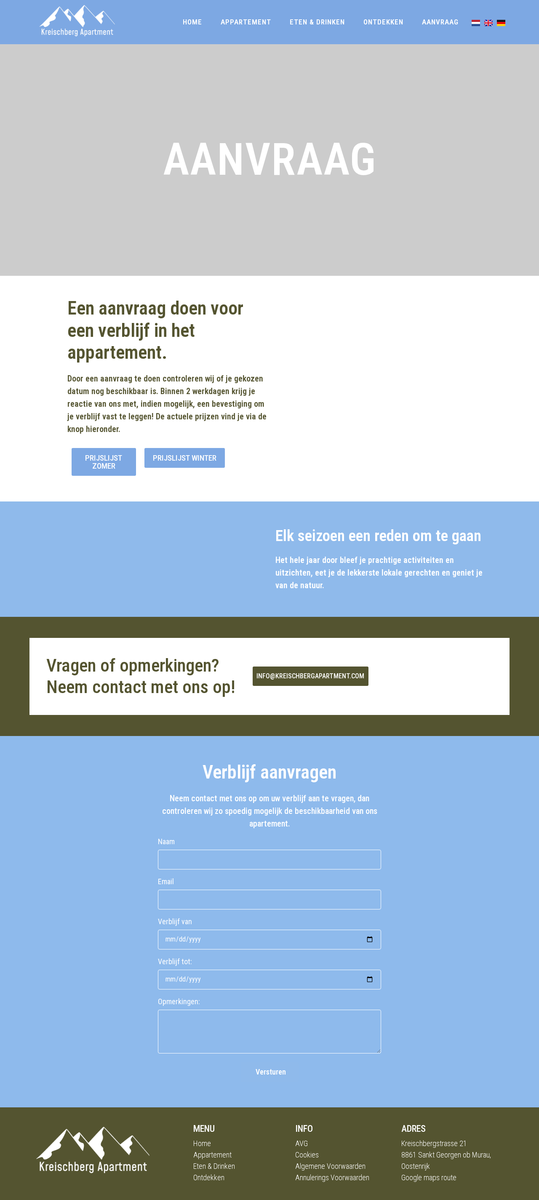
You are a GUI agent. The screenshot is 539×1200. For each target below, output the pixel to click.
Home (192, 22)
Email (166, 882)
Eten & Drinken (317, 22)
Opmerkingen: (179, 1002)
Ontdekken (383, 22)
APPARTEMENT (246, 22)
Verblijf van (175, 922)
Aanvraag (440, 22)
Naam (166, 842)
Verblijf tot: (175, 962)
